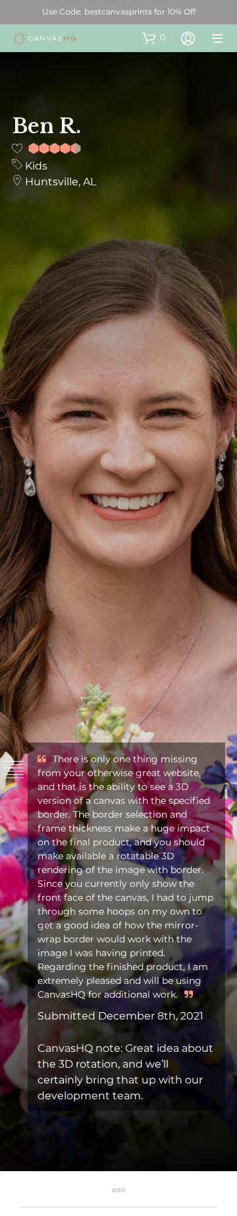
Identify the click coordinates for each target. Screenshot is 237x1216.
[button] (154, 37)
